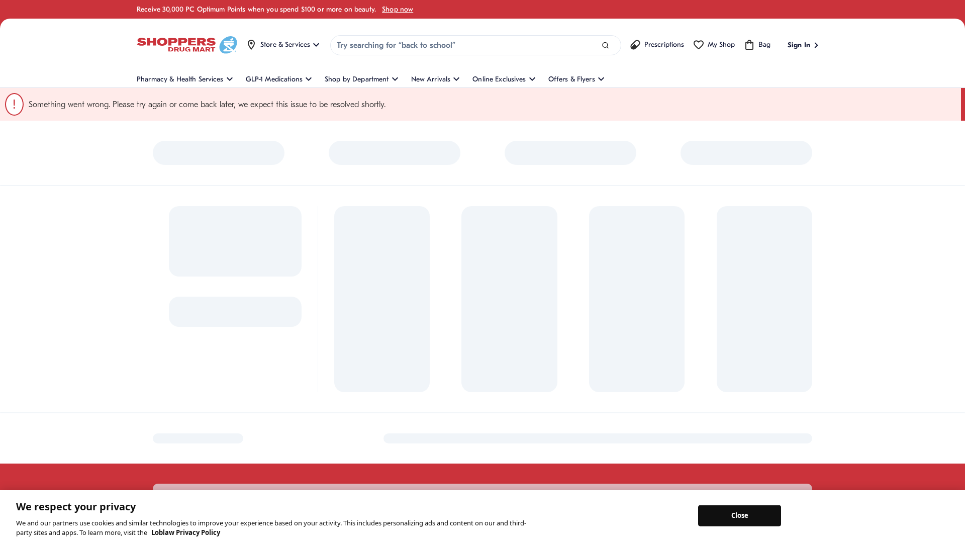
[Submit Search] (605, 45)
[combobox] (475, 45)
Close (740, 515)
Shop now (397, 9)
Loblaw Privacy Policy (185, 532)
